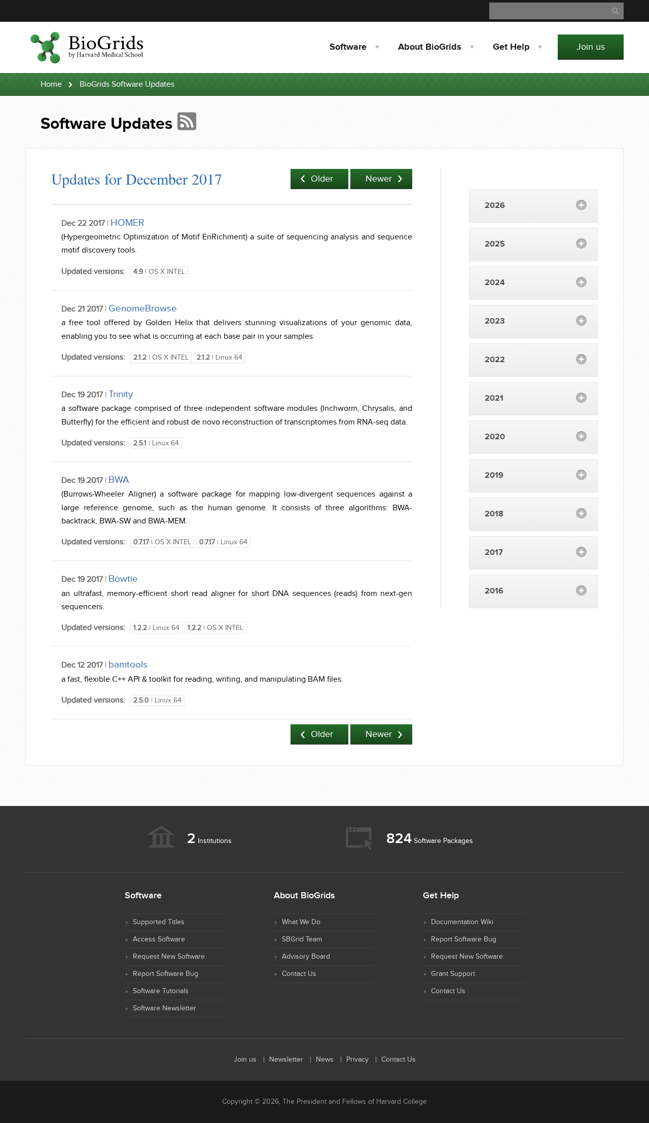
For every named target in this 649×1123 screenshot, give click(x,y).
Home (51, 84)
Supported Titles (159, 922)
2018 (494, 514)
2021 (494, 398)
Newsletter (286, 1060)
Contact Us (299, 974)
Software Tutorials (161, 991)
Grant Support (453, 974)
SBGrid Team (302, 939)
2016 (494, 591)
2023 (494, 321)
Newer (379, 178)
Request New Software (169, 957)
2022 (495, 360)
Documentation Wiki (462, 922)
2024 (495, 283)
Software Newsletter (164, 1008)
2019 (494, 475)
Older (322, 178)
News (325, 1060)
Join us (590, 47)
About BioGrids (429, 47)
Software (348, 47)
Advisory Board (306, 957)
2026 (495, 205)
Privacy (357, 1060)
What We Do (301, 922)
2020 (495, 437)
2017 (494, 552)
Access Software (159, 939)
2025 (495, 244)
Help (511, 47)
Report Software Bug (165, 974)
